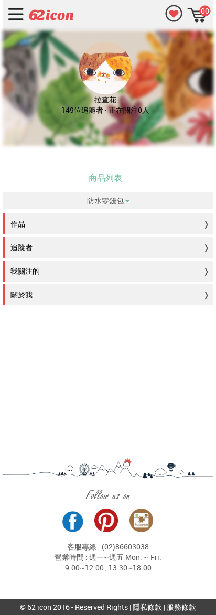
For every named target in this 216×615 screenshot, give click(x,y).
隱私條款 (147, 607)
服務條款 (181, 607)
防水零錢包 (106, 201)
